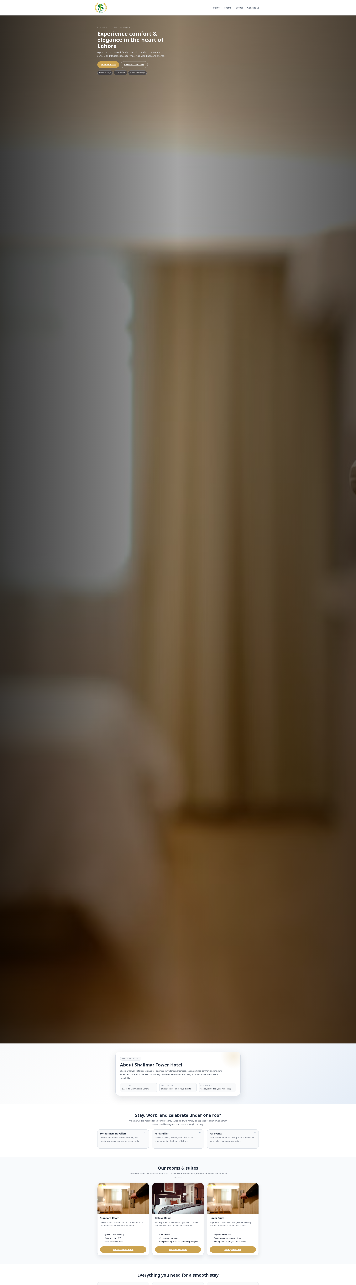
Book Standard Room (123, 1249)
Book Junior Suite (232, 1249)
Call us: (134, 64)
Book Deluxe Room (178, 1249)
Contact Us (253, 7)
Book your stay (108, 64)
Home (216, 7)
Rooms (227, 7)
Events (239, 7)
